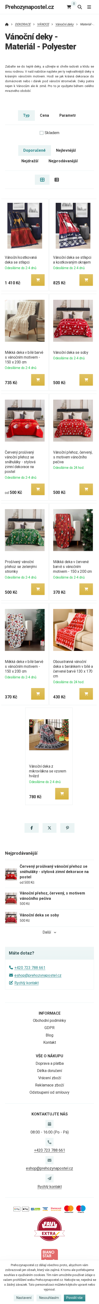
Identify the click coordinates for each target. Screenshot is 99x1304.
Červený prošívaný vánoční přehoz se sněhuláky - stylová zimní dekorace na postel (20, 462)
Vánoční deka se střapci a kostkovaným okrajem (72, 260)
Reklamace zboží (49, 1085)
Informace (50, 1013)
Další (47, 932)
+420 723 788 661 (29, 967)
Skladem (52, 132)
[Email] (49, 1160)
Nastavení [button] (23, 1298)
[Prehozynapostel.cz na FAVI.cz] (49, 1228)
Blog (49, 1035)
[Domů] (7, 24)
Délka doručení (49, 1070)
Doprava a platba (50, 1063)
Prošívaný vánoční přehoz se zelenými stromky (21, 567)
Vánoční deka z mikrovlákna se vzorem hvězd (47, 771)
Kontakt (49, 1042)
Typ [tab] (26, 115)
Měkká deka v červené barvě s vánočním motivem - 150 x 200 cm (72, 567)
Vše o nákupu (49, 1056)
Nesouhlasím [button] (49, 1298)
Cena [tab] (44, 115)
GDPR (49, 1027)
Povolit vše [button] (74, 1298)
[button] (37, 280)
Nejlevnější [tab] (66, 150)
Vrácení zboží (49, 1078)
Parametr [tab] (67, 115)
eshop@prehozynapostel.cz (38, 975)
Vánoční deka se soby (70, 352)
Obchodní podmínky (49, 1020)
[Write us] (49, 1178)
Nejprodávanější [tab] (63, 161)
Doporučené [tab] (34, 150)
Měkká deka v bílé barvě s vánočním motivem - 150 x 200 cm (24, 357)
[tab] (42, 180)
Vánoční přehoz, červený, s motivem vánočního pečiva (72, 457)
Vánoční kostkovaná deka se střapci (21, 260)
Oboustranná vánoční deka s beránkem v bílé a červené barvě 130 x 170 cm (73, 668)
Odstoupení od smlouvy (49, 1092)
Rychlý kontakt (26, 983)
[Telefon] (49, 1142)
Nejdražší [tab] (29, 161)
